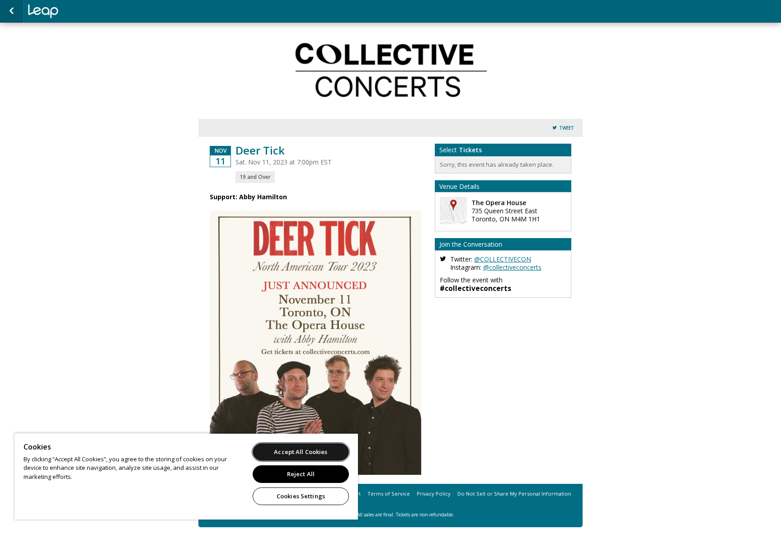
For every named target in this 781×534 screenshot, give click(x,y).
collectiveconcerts (73, 11)
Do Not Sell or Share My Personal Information (514, 493)
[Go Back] (11, 11)
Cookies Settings (301, 496)
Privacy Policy (434, 493)
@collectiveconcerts (512, 267)
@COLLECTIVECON (502, 259)
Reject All (301, 474)
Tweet (566, 128)
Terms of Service (388, 493)
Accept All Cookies (300, 452)
